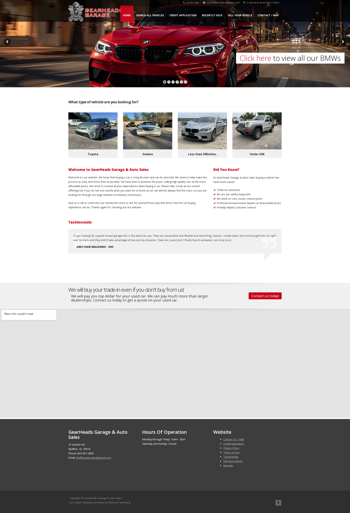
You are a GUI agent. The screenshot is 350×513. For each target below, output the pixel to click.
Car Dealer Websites (81, 502)
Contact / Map (268, 15)
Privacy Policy (231, 448)
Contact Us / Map (233, 439)
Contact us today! (265, 296)
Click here (255, 58)
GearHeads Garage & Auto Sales (103, 498)
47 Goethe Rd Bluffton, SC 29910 (262, 2)
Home (127, 15)
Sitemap (228, 465)
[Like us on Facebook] (278, 503)
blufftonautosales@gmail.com (222, 2)
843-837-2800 (192, 2)
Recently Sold (212, 15)
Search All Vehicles (150, 15)
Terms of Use (231, 452)
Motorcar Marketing (119, 502)
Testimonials (230, 457)
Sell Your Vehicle (240, 15)
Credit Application (183, 15)
